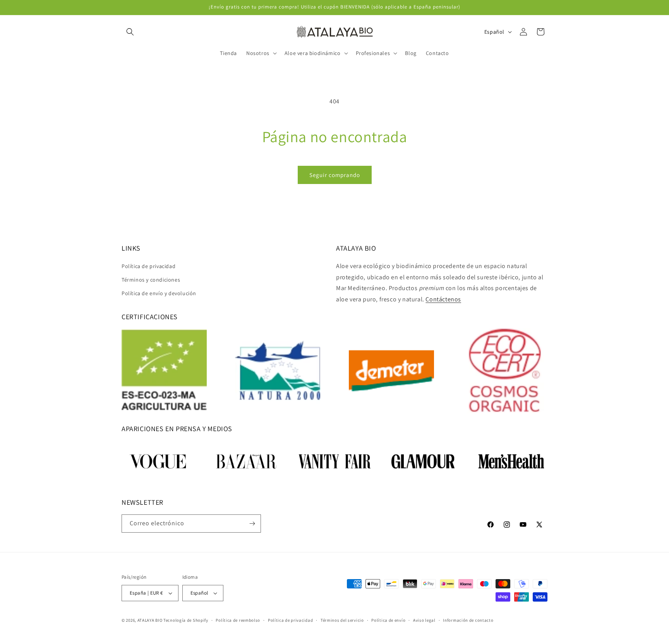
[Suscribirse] (252, 523)
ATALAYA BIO (150, 620)
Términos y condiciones (151, 279)
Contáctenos (443, 299)
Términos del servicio (342, 620)
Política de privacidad (148, 266)
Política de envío (388, 620)
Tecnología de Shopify (185, 620)
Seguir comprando (334, 175)
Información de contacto (468, 620)
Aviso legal (424, 620)
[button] (130, 31)
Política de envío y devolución (159, 293)
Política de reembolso (238, 620)
